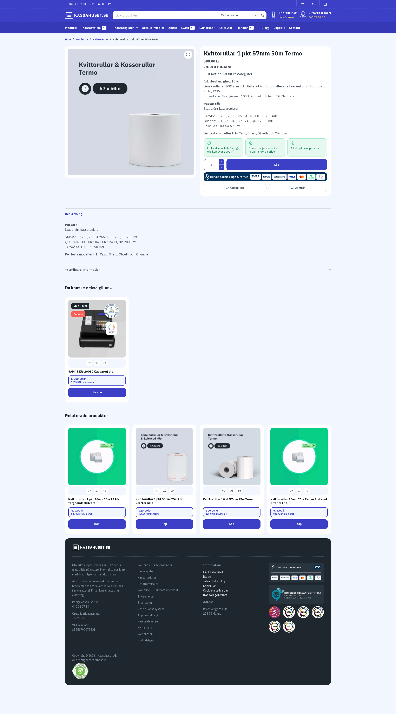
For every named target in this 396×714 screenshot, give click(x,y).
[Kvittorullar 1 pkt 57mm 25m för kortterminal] (164, 456)
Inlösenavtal (146, 596)
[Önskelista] (313, 4)
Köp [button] (97, 524)
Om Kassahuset (213, 572)
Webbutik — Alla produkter (155, 565)
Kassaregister (147, 578)
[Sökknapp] (262, 15)
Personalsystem (148, 621)
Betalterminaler (153, 28)
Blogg (265, 28)
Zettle (172, 28)
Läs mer (97, 392)
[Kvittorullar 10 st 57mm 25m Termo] (231, 456)
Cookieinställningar (215, 590)
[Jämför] (302, 4)
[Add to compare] (97, 363)
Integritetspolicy (214, 581)
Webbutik (71, 28)
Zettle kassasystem (151, 609)
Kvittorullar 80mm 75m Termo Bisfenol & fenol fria (298, 501)
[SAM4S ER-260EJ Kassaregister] (97, 329)
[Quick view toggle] (104, 363)
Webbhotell (145, 634)
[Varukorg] (325, 4)
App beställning (148, 615)
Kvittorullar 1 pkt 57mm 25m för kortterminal (159, 501)
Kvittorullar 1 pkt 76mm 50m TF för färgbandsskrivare (93, 501)
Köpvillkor (209, 586)
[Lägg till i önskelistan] (89, 363)
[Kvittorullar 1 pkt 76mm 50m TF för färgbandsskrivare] (97, 456)
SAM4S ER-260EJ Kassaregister (91, 371)
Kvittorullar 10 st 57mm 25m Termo (229, 499)
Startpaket (145, 603)
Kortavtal (225, 28)
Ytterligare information (82, 270)
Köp (276, 165)
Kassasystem (146, 571)
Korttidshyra (146, 640)
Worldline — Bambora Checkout (158, 590)
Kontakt (294, 28)
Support (279, 28)
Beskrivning (73, 214)
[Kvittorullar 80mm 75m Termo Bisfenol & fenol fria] (299, 456)
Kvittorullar (207, 28)
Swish (187, 28)
